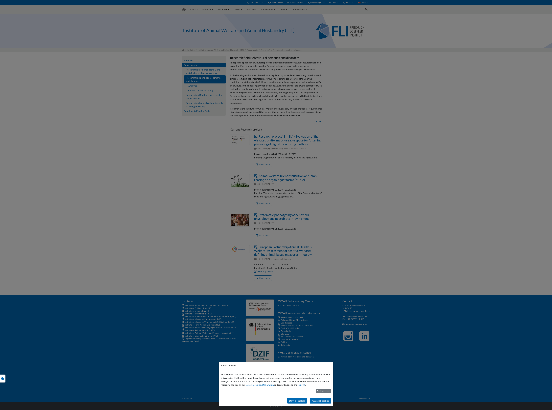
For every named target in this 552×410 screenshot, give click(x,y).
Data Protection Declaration (260, 384)
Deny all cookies (297, 400)
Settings (320, 391)
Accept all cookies (320, 400)
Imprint (301, 384)
